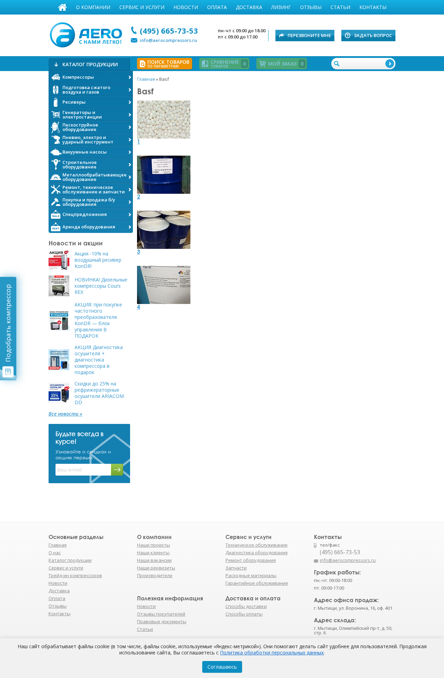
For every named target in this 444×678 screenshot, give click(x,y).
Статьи (340, 7)
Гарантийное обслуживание (256, 583)
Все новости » (65, 414)
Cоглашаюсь (222, 666)
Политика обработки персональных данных (272, 652)
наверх (410, 564)
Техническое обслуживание (256, 545)
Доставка (249, 7)
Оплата (217, 7)
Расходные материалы (250, 575)
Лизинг (281, 7)
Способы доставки (246, 606)
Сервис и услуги (141, 7)
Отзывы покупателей (161, 614)
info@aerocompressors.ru (168, 40)
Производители (154, 575)
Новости (185, 7)
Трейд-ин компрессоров (75, 575)
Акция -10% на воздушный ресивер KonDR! (98, 260)
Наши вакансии (154, 560)
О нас (55, 552)
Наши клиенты (153, 552)
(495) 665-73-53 (169, 30)
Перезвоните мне (309, 35)
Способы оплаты (244, 614)
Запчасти (236, 568)
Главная (62, 7)
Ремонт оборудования (250, 560)
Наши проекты (153, 545)
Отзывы (311, 7)
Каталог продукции (70, 560)
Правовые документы (161, 621)
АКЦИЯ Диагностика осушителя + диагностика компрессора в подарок (99, 359)
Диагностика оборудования (256, 552)
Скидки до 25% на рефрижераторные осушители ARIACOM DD (99, 393)
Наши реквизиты (156, 568)
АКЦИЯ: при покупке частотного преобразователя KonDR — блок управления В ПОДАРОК (98, 320)
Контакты (372, 7)
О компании (93, 7)
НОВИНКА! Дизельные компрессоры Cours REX (101, 286)
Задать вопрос (373, 35)
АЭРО (88, 34)
